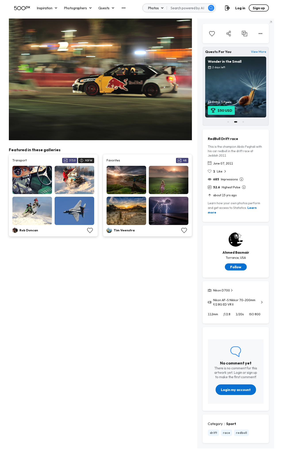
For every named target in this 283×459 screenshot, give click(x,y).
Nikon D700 (221, 290)
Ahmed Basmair (235, 252)
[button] (211, 7)
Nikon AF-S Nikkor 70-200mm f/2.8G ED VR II (234, 302)
